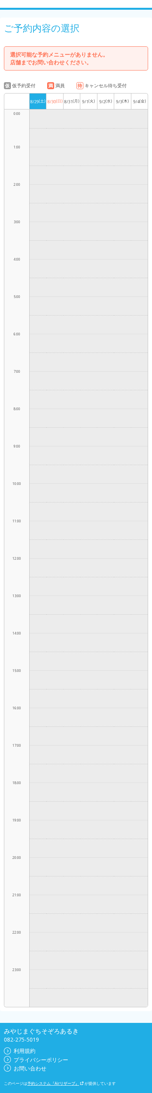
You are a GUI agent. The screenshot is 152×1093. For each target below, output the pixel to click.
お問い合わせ (30, 1068)
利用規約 (24, 1050)
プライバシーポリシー (41, 1059)
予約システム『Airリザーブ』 (53, 1083)
